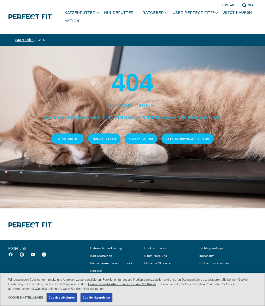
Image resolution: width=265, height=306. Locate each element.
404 (41, 40)
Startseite (24, 40)
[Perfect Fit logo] (30, 225)
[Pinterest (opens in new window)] (21, 256)
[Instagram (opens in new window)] (44, 256)
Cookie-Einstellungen (214, 263)
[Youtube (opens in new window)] (33, 256)
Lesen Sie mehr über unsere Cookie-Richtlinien (122, 284)
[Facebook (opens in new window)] (10, 256)
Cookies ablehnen (62, 297)
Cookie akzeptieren (96, 297)
